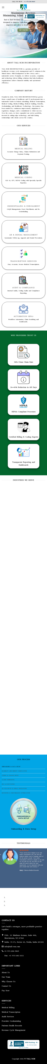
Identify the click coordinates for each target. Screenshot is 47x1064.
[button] (3, 7)
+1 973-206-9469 (29, 1)
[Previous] (4, 890)
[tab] (23, 767)
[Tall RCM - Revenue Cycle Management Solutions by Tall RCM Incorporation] (23, 7)
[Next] (10, 890)
